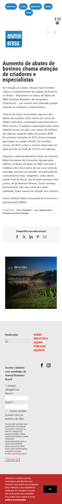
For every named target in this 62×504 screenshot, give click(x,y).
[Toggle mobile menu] (55, 32)
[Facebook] (42, 365)
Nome (9, 393)
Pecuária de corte (11, 213)
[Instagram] (48, 365)
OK (50, 489)
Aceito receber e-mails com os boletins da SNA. (16, 415)
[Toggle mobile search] (48, 32)
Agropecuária (45, 210)
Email (9, 402)
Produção (24, 213)
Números (27, 210)
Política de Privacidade (16, 454)
